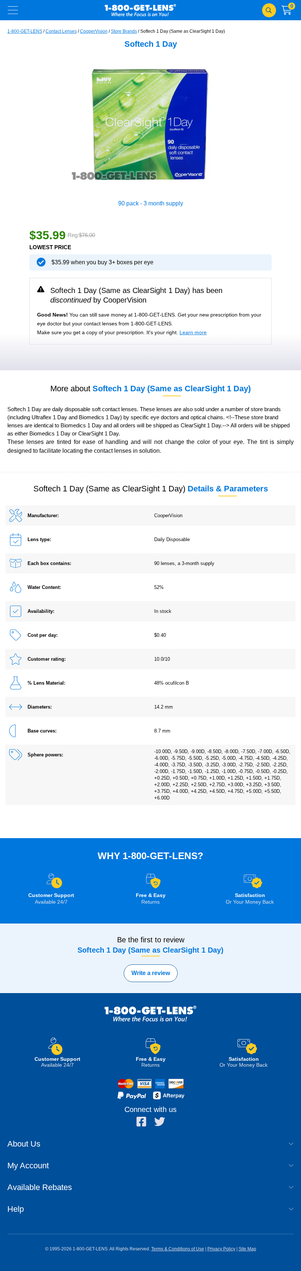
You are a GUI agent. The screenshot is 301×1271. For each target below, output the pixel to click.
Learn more (193, 332)
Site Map (247, 1248)
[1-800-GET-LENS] (150, 1021)
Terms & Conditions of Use (177, 1248)
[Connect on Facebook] (141, 1121)
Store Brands (124, 31)
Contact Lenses (61, 31)
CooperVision (94, 31)
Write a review (150, 973)
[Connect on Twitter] (159, 1121)
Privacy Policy (221, 1248)
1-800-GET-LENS (140, 10)
